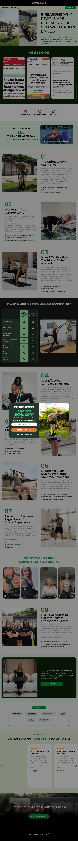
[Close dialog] (11, 405)
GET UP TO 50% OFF (24, 430)
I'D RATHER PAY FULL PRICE (24, 434)
